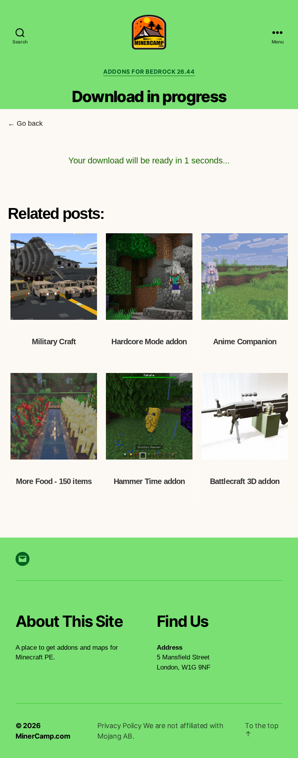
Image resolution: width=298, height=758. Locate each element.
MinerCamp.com (43, 736)
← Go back (25, 123)
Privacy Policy (120, 726)
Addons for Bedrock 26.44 (148, 71)
